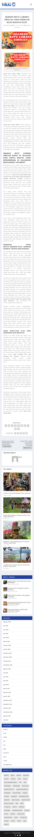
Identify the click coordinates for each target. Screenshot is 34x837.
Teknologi (23, 817)
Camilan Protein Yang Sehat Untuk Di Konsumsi (18, 588)
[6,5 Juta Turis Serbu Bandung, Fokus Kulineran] (17, 482)
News (4, 749)
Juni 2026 (5, 629)
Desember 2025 (7, 653)
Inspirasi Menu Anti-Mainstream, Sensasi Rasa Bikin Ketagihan (19, 603)
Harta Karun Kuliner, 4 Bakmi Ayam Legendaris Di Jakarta (18, 610)
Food (16, 591)
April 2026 (6, 637)
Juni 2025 (5, 676)
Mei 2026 (5, 633)
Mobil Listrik (26, 800)
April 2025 (6, 684)
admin (12, 25)
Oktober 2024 (7, 708)
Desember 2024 (7, 700)
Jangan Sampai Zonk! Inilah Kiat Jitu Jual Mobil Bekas (19, 581)
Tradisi (6, 821)
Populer (27, 810)
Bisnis (12, 775)
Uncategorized (7, 764)
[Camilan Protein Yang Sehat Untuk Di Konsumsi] (5, 589)
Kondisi (25, 793)
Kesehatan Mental (22, 789)
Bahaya (6, 775)
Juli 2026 (5, 625)
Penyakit (21, 807)
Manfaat (7, 800)
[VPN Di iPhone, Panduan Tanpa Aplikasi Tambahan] (5, 596)
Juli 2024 (5, 720)
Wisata (6, 824)
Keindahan (7, 786)
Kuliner (6, 796)
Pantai (15, 807)
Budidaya (26, 775)
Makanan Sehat (24, 796)
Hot (4, 741)
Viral (24, 821)
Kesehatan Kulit (9, 789)
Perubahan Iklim (17, 810)
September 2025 (7, 665)
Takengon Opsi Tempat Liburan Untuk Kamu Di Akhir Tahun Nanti (16, 565)
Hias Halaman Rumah (10, 782)
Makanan (14, 796)
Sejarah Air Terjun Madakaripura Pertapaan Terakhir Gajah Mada (16, 542)
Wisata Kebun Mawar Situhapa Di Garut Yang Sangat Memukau (16, 515)
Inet (16, 598)
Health (5, 737)
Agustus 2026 (7, 622)
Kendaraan (16, 786)
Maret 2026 (6, 641)
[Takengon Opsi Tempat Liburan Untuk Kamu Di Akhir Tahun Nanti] (17, 555)
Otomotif (17, 584)
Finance (5, 729)
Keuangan (7, 793)
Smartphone (8, 817)
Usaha (19, 821)
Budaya (19, 775)
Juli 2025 (5, 673)
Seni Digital (20, 814)
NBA (17, 803)
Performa (7, 810)
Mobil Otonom (8, 803)
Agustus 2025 (7, 669)
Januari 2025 (6, 696)
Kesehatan (25, 786)
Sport (4, 757)
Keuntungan (16, 793)
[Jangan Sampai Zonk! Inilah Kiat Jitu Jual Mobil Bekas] (5, 582)
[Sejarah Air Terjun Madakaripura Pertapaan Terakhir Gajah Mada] (17, 530)
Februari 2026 (7, 645)
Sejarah (12, 814)
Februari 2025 (7, 692)
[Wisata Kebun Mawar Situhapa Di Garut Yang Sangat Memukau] (17, 505)
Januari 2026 (6, 649)
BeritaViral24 (16, 833)
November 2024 (7, 704)
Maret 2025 (6, 688)
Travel (24, 25)
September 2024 (7, 712)
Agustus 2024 (7, 716)
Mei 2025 (5, 680)
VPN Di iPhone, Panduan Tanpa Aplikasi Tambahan (19, 596)
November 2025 (7, 657)
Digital (6, 779)
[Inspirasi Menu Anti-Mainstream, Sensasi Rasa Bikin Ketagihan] (5, 603)
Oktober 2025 (7, 661)
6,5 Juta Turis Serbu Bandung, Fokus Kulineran (17, 493)
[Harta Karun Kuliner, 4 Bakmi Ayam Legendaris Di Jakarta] (5, 611)
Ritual (6, 814)
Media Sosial (15, 800)
